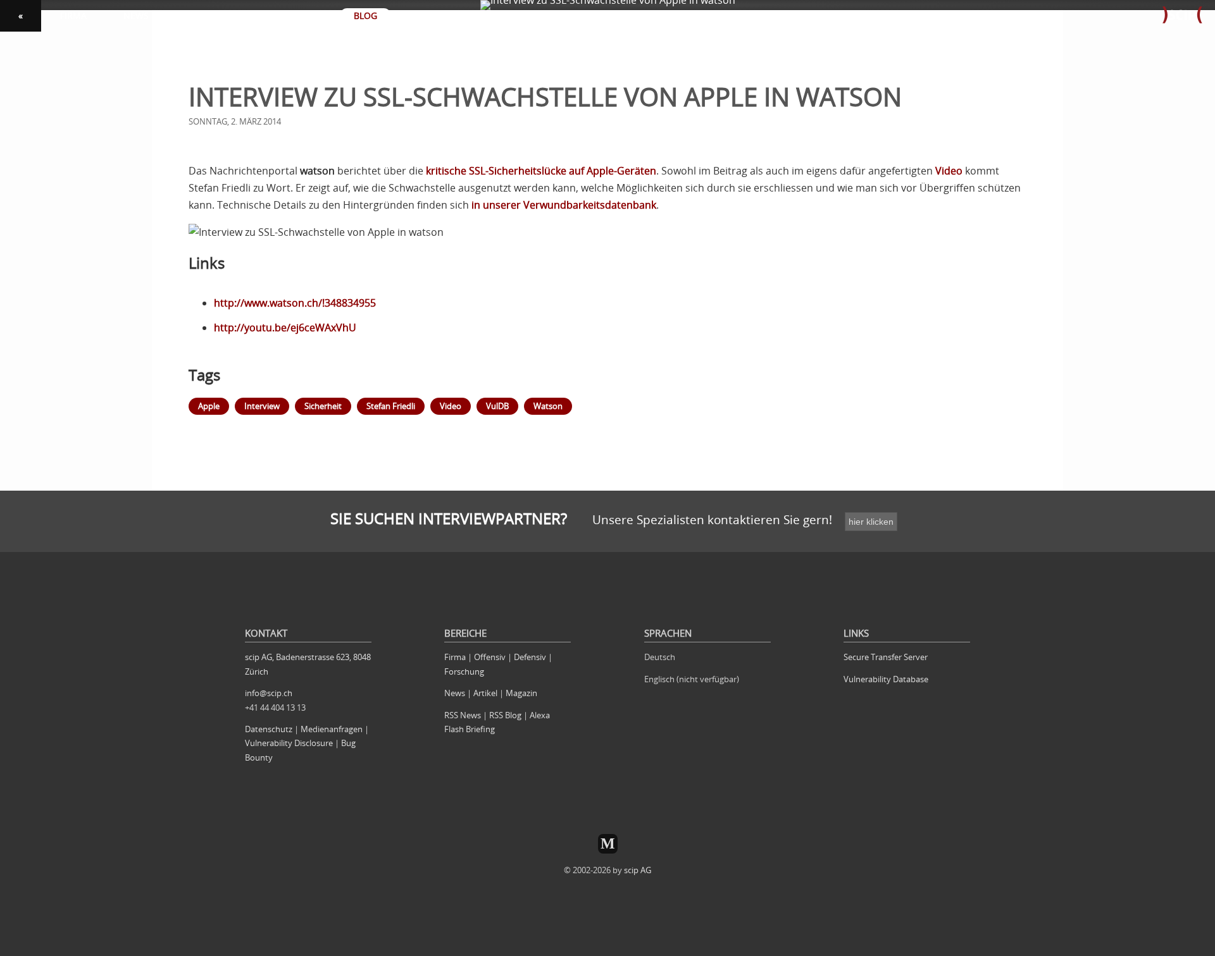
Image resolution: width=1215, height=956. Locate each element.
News (454, 693)
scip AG (637, 870)
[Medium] (608, 844)
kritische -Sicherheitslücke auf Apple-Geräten (541, 171)
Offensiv (490, 657)
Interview (262, 406)
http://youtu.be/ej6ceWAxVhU (285, 327)
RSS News (462, 715)
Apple (209, 406)
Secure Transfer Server (886, 657)
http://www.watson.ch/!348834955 (295, 303)
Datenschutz (268, 729)
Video (949, 171)
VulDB (497, 406)
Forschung (464, 671)
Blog (365, 15)
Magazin (521, 693)
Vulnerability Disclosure (289, 743)
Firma (455, 657)
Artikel (485, 693)
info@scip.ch (268, 693)
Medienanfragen (332, 729)
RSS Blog (505, 715)
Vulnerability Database (886, 679)
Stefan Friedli (390, 406)
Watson (548, 406)
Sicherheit (323, 406)
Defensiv (530, 657)
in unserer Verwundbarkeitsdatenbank (563, 205)
